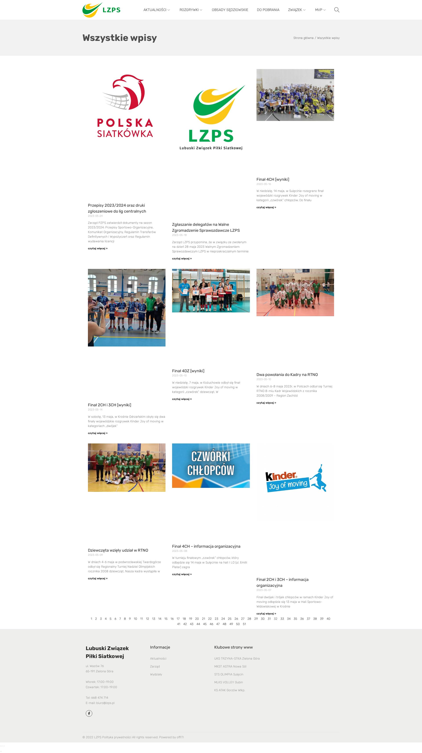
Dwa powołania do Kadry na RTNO (287, 374)
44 (198, 624)
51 (244, 624)
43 (191, 624)
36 (302, 619)
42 (185, 624)
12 (147, 619)
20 (197, 619)
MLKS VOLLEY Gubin (228, 682)
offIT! (180, 737)
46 (211, 624)
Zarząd (155, 666)
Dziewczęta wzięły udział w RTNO (118, 550)
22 (210, 619)
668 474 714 (99, 698)
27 (242, 619)
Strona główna (303, 38)
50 (238, 624)
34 (289, 619)
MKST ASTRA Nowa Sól (230, 666)
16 (172, 619)
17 (178, 619)
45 (205, 624)
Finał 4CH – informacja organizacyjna (206, 546)
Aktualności (158, 658)
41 (178, 624)
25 (229, 619)
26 (236, 619)
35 (295, 619)
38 (315, 619)
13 (153, 619)
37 (308, 619)
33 (282, 619)
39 (322, 619)
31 (269, 619)
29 (256, 619)
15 (165, 619)
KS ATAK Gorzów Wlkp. (229, 690)
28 (249, 619)
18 (184, 619)
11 (141, 619)
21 (203, 619)
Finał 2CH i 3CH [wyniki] (109, 405)
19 (190, 619)
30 (263, 619)
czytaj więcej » (97, 248)
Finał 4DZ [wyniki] (188, 370)
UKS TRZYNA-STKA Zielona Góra (237, 658)
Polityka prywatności (116, 737)
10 (135, 619)
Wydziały (156, 674)
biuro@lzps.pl (105, 703)
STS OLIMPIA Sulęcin (228, 674)
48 (224, 624)
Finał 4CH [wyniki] (272, 179)
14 (159, 619)
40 (328, 619)
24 (223, 619)
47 (218, 624)
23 (216, 619)
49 (231, 624)
